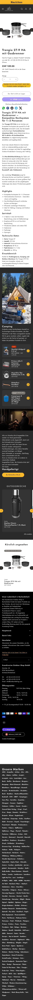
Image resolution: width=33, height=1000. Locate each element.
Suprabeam (6, 955)
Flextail (18, 831)
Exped (17, 822)
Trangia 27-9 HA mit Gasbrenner (12, 582)
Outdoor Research (8, 909)
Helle (11, 850)
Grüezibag (16, 846)
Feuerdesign (25, 822)
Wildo (4, 986)
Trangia (24, 967)
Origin (24, 902)
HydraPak (5, 862)
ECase (11, 815)
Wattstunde (21, 980)
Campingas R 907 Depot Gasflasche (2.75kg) (16, 399)
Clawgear (5, 803)
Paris (4, 918)
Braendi (24, 788)
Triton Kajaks (20, 971)
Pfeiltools (18, 921)
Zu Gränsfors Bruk (13, 475)
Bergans (25, 781)
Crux (4, 812)
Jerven (26, 865)
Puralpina (5, 927)
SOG (4, 933)
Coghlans (20, 803)
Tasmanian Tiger (21, 961)
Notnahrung (6, 899)
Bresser (5, 791)
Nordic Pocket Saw (23, 893)
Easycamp (14, 819)
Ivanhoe (11, 865)
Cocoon (13, 803)
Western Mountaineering (18, 983)
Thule (24, 964)
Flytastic (25, 831)
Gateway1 (12, 837)
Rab (11, 927)
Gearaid (27, 837)
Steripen (22, 949)
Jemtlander (19, 865)
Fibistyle (14, 825)
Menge (4, 76)
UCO (10, 974)
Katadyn (21, 868)
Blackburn (6, 788)
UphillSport (22, 974)
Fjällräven (5, 831)
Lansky (10, 874)
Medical (24, 884)
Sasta (16, 933)
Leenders (27, 874)
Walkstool (5, 980)
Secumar (13, 940)
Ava (24, 778)
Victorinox (17, 977)
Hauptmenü (6, 630)
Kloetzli (25, 871)
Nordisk (5, 896)
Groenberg (20, 843)
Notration (15, 899)
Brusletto (24, 791)
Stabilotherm (6, 949)
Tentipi (9, 964)
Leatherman (18, 874)
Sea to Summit (14, 936)
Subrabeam (25, 952)
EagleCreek (19, 815)
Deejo (9, 812)
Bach (4, 781)
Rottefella (18, 930)
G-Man (20, 834)
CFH (11, 797)
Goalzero (13, 840)
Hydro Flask (15, 862)
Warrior (13, 980)
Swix (22, 958)
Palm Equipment (8, 915)
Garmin (5, 837)
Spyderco (20, 946)
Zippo (4, 995)
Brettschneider (14, 791)
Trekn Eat (5, 971)
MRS (11, 881)
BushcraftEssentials (21, 794)
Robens (4, 930)
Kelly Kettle (6, 871)
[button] (3, 9)
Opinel (4, 902)
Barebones (17, 781)
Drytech (5, 815)
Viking (24, 977)
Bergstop (5, 784)
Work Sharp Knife (18, 992)
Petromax (5, 921)
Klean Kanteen (17, 871)
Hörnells (23, 862)
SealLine (23, 936)
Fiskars (11, 828)
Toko (18, 967)
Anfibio (15, 775)
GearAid (20, 837)
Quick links (6, 635)
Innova (4, 865)
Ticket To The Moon (9, 967)
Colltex (12, 806)
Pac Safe (12, 912)
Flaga (12, 831)
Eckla (21, 819)
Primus (4, 924)
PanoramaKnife (20, 915)
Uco (15, 974)
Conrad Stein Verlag (9, 809)
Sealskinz (5, 940)
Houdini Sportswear (9, 859)
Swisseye (16, 958)
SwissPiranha (6, 958)
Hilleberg (5, 856)
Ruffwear (26, 930)
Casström (21, 800)
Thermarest (17, 964)
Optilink (11, 902)
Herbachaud (6, 853)
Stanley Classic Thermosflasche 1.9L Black (15, 524)
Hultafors (20, 859)
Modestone (6, 887)
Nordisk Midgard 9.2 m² (18, 350)
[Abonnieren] (29, 659)
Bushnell (5, 797)
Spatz (13, 946)
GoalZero (5, 840)
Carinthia (13, 800)
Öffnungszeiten (8, 685)
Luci (14, 877)
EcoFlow (27, 819)
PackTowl (20, 912)
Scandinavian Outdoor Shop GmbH (16, 665)
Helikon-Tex (26, 846)
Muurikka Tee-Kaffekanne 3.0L (18, 374)
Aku (22, 772)
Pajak (26, 912)
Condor (24, 806)
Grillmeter (11, 843)
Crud (25, 809)
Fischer (4, 828)
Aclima (17, 772)
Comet (18, 806)
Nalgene (14, 890)
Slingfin (19, 943)
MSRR (21, 881)
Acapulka (10, 772)
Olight (22, 899)
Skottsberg (11, 943)
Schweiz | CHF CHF (15, 734)
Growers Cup (7, 846)
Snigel (25, 943)
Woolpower (6, 992)
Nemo (20, 890)
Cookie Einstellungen (8, 739)
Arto (11, 778)
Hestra (22, 853)
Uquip (4, 977)
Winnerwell (22, 989)
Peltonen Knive (21, 918)
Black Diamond (15, 784)
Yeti (26, 992)
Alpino (8, 775)
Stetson (5, 952)
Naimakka (5, 890)
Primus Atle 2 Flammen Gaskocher (16, 363)
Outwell (5, 912)
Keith (27, 868)
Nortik (25, 896)
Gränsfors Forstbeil (15, 384)
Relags (17, 927)
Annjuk (21, 775)
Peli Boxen (11, 918)
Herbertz (15, 853)
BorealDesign (15, 788)
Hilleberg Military (16, 856)
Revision (24, 927)
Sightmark (21, 940)
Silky (28, 940)
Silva (4, 943)
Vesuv (10, 977)
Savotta (22, 933)
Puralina (23, 924)
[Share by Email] (12, 109)
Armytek (5, 778)
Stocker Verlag (14, 952)
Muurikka (19, 887)
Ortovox (24, 905)
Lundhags (20, 877)
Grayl (4, 843)
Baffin (9, 781)
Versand (11, 69)
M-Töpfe (5, 881)
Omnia (28, 899)
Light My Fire (6, 877)
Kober (4, 874)
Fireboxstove (22, 825)
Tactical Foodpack (8, 961)
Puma (17, 924)
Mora (13, 887)
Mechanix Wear (14, 884)
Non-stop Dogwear (8, 893)
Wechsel (5, 983)
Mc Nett (5, 884)
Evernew (10, 822)
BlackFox (25, 784)
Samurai (10, 933)
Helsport (17, 850)
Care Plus (5, 800)
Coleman (5, 806)
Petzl (12, 921)
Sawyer (5, 936)
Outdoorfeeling (21, 909)
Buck (4, 794)
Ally (3, 775)
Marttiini (27, 881)
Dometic (16, 812)
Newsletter (6, 640)
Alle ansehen (28, 534)
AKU (4, 772)
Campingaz (23, 797)
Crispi (20, 809)
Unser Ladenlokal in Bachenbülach (16, 597)
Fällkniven (13, 834)
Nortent (19, 896)
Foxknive (5, 834)
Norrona (12, 896)
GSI (25, 834)
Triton (12, 971)
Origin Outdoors (8, 905)
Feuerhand (6, 825)
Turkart (5, 974)
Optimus (18, 902)
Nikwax (26, 890)
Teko (4, 964)
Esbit (4, 822)
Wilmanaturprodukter (9, 989)
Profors (11, 924)
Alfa (27, 772)
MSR (15, 881)
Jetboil (4, 868)
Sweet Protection (17, 955)
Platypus (26, 921)
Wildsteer (11, 986)
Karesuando (12, 868)
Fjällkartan (19, 828)
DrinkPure (23, 812)
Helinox (5, 850)
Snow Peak (6, 946)
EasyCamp (6, 819)
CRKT (16, 797)
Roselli (11, 930)
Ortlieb (17, 905)
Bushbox (10, 794)
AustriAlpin (18, 778)
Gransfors (21, 840)
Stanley (15, 949)
